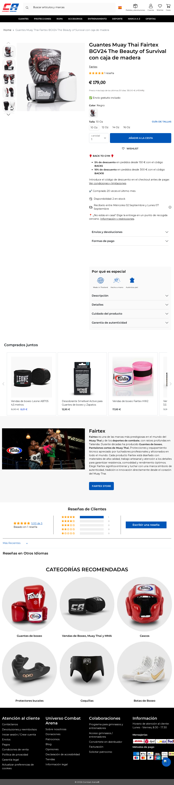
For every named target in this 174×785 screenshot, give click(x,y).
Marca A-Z (134, 18)
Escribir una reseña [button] (146, 524)
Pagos (6, 744)
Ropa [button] (60, 18)
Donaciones (53, 734)
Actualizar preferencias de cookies (18, 766)
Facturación (96, 746)
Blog (48, 744)
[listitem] (31, 384)
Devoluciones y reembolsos (19, 729)
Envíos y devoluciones (107, 232)
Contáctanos (10, 724)
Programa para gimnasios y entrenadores (106, 726)
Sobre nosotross (56, 729)
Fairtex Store (101, 486)
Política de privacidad (15, 754)
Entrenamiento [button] (97, 18)
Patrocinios (52, 739)
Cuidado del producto (107, 313)
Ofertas (151, 18)
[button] (8, 115)
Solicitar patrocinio (100, 751)
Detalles (97, 304)
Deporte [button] (117, 18)
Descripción (100, 295)
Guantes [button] (23, 18)
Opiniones (52, 749)
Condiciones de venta (15, 749)
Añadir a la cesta (141, 138)
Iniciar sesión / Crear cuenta (19, 734)
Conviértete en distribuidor (105, 741)
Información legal (57, 764)
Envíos (6, 739)
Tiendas (50, 759)
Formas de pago (103, 241)
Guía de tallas (161, 121)
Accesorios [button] (75, 18)
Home (7, 30)
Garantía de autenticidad (109, 322)
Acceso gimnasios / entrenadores (101, 735)
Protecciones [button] (42, 18)
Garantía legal (10, 759)
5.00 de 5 (36, 523)
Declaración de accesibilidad (63, 754)
